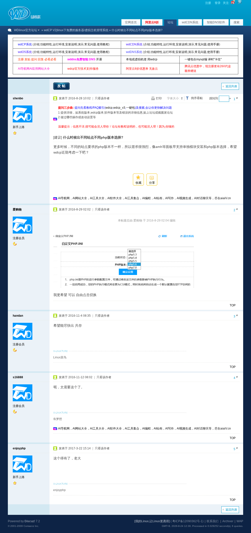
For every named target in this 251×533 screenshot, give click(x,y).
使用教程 (103, 44)
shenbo (18, 98)
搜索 (236, 22)
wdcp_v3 (119, 107)
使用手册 (213, 44)
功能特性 (46, 44)
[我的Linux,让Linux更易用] (152, 521)
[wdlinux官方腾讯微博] (240, 3)
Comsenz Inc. (31, 526)
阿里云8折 (152, 22)
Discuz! (30, 521)
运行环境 (58, 44)
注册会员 (19, 238)
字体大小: (173, 98)
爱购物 (17, 209)
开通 (99, 59)
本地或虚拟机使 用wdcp (141, 59)
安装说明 (71, 44)
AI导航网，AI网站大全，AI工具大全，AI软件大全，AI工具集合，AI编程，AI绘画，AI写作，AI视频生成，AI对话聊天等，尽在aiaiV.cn (144, 198)
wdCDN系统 (190, 22)
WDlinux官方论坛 (25, 30)
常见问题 (90, 44)
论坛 (170, 22)
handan (18, 315)
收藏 (138, 182)
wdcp (109, 107)
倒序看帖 (197, 98)
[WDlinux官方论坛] (24, 19)
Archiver (227, 521)
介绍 (36, 44)
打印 (159, 98)
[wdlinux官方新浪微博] (233, 3)
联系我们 (212, 521)
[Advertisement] (147, 131)
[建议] (57, 137)
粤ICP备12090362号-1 (187, 521)
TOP (233, 305)
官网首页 (131, 22)
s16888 (18, 377)
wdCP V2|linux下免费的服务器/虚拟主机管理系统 (76, 30)
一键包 (130, 107)
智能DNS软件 (216, 22)
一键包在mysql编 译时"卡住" (203, 59)
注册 (208, 3)
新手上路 (19, 127)
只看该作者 (102, 98)
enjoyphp (19, 448)
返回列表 (231, 86)
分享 (152, 182)
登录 (218, 3)
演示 (81, 44)
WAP (240, 521)
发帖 (62, 86)
